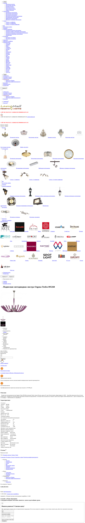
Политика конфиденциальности (13, 81)
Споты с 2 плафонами (11, 23)
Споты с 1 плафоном (10, 22)
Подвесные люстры (10, 4)
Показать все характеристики (10, 348)
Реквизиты (8, 481)
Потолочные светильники (12, 13)
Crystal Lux (8, 48)
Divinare (7, 49)
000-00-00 (31, 116)
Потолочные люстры (10, 5)
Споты (4, 20)
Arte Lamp (8, 43)
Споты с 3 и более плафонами (12, 24)
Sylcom (7, 70)
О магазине (3, 457)
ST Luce (7, 69)
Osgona (7, 66)
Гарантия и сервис (7, 78)
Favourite (8, 54)
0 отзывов (5, 329)
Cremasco (8, 47)
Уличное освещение (7, 29)
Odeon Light (8, 65)
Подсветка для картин (11, 38)
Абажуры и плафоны (8, 41)
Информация (6, 79)
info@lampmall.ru (7, 491)
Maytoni (7, 61)
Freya (7, 55)
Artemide (8, 44)
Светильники (6, 11)
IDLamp (7, 56)
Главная (5, 281)
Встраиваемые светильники (12, 17)
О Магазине (6, 75)
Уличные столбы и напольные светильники (16, 31)
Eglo (7, 50)
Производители (6, 42)
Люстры (5, 3)
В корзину (3, 358)
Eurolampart (8, 51)
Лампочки (5, 40)
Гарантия (8, 474)
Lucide (7, 59)
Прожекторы (9, 35)
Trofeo (16, 455)
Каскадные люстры (10, 7)
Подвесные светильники (11, 12)
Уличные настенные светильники (13, 30)
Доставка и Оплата (7, 77)
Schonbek (8, 67)
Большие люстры (10, 6)
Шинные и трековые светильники (13, 19)
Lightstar (8, 57)
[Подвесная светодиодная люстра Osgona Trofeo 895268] (14, 315)
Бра (4, 25)
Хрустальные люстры (11, 9)
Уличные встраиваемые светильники (14, 34)
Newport (8, 63)
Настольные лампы (7, 26)
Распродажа (6, 85)
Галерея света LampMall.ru (13, 493)
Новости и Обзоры (10, 80)
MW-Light (8, 62)
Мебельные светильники (11, 18)
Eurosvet (8, 53)
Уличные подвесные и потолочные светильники (17, 32)
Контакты (5, 82)
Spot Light (8, 68)
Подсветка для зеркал (11, 37)
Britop (7, 45)
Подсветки (5, 36)
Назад (5, 1)
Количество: (3, 353)
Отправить (4, 520)
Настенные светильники (11, 14)
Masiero (7, 60)
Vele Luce (8, 72)
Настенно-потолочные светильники (14, 16)
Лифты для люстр (10, 10)
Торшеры (5, 28)
